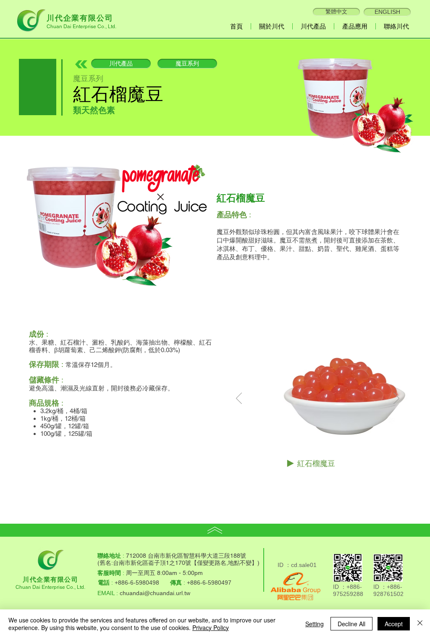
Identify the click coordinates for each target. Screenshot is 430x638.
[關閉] (420, 623)
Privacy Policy (210, 627)
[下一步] (396, 399)
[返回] (239, 399)
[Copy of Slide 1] (313, 479)
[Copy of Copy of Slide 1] (323, 479)
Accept (394, 624)
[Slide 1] (303, 479)
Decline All (351, 624)
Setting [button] (314, 624)
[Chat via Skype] (296, 555)
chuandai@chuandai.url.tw (155, 593)
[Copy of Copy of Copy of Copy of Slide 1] (333, 479)
